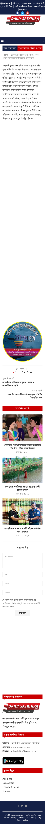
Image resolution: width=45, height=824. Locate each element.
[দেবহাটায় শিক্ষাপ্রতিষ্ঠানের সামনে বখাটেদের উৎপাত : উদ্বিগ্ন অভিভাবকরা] (22, 427)
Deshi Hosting (22, 820)
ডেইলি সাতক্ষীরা (31, 815)
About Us (7, 778)
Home (5, 54)
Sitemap (6, 791)
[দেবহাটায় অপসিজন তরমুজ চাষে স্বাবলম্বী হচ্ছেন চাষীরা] (22, 469)
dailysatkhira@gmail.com (23, 751)
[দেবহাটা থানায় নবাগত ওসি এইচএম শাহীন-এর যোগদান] (22, 511)
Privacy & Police (10, 787)
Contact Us (8, 783)
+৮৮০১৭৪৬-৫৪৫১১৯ (20, 747)
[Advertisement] (23, 31)
